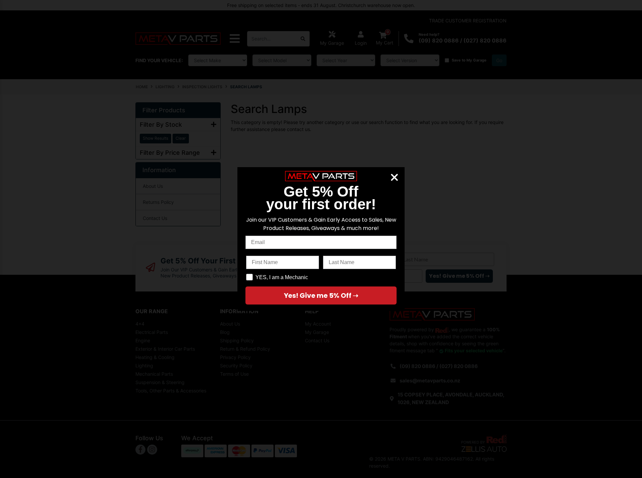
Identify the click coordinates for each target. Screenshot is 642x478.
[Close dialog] (394, 177)
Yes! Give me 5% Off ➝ (321, 295)
